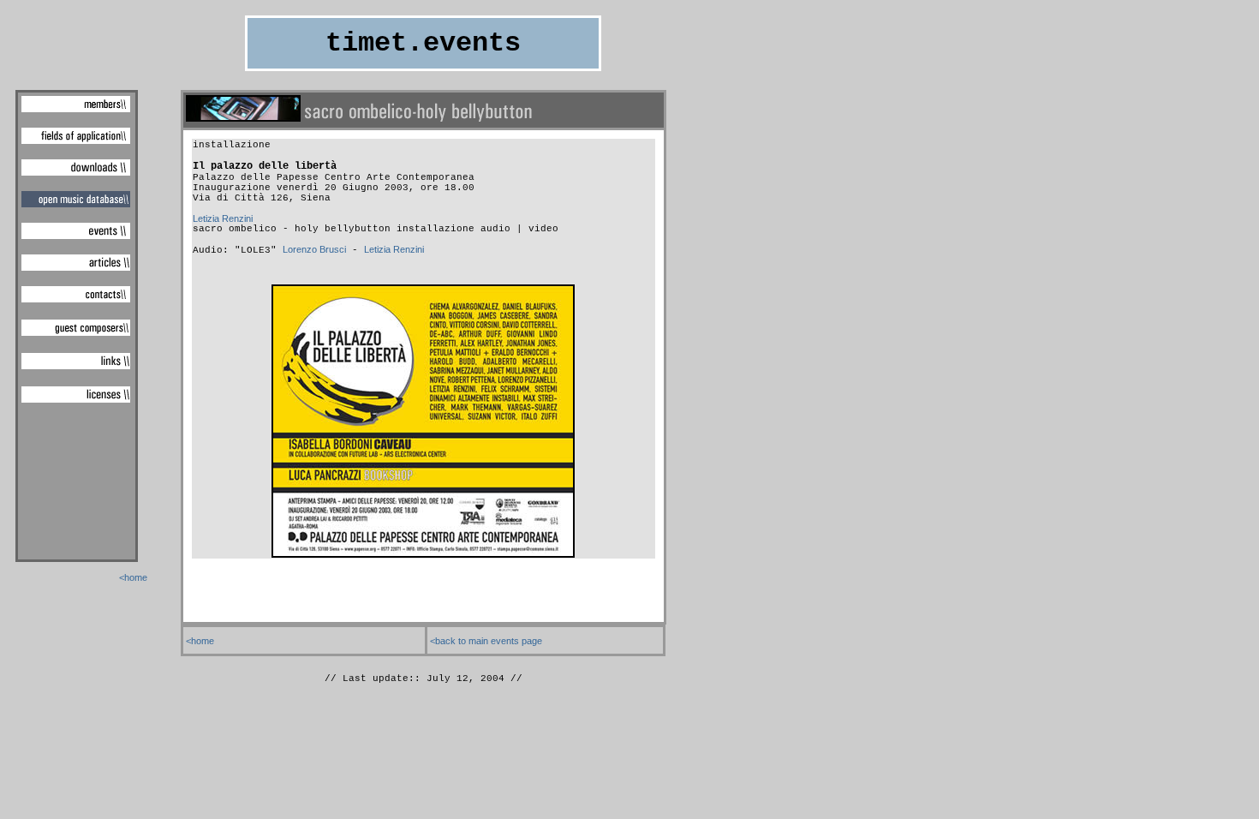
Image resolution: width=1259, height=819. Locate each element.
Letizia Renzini (223, 218)
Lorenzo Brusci (314, 249)
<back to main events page (486, 641)
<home (133, 577)
